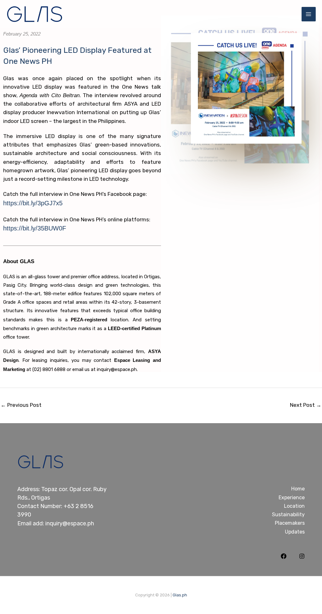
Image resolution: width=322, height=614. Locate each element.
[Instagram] (302, 556)
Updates (295, 532)
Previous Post (21, 405)
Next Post (305, 405)
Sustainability (288, 514)
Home (298, 489)
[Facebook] (283, 556)
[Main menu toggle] (309, 14)
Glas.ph (180, 595)
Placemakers (290, 523)
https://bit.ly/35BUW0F (34, 228)
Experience (292, 498)
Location (294, 506)
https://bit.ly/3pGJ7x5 (33, 203)
